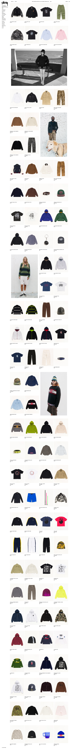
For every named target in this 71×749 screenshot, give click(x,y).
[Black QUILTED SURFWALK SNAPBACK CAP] (61, 240)
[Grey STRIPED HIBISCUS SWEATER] (17, 427)
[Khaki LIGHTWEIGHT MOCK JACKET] (17, 569)
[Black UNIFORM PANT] (32, 357)
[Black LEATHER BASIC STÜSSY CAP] (61, 310)
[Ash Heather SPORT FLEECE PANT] (32, 545)
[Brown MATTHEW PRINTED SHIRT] (46, 450)
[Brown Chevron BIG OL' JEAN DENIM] (46, 310)
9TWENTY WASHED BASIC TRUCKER (15, 390)
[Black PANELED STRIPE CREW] (17, 521)
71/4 (28, 699)
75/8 (34, 699)
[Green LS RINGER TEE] (17, 663)
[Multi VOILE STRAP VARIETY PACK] (46, 498)
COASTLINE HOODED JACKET (14, 249)
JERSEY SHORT (56, 720)
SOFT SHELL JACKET (42, 483)
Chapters (3, 22)
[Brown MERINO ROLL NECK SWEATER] (17, 121)
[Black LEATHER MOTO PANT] (32, 145)
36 (61, 110)
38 (48, 322)
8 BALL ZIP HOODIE (12, 625)
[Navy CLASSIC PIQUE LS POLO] (17, 192)
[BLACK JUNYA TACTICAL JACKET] (32, 98)
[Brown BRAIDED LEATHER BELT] (46, 192)
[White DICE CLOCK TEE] (32, 474)
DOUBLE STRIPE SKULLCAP (28, 649)
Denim (3, 16)
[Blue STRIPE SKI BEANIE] (61, 734)
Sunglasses (3, 18)
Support (3, 23)
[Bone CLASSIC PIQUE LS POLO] (46, 710)
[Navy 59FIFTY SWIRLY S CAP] (32, 687)
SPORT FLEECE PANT (13, 554)
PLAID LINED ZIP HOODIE (42, 273)
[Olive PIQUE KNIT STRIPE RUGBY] (32, 310)
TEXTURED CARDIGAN (42, 696)
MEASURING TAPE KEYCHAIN (43, 249)
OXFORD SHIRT (27, 178)
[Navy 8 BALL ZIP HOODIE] (17, 616)
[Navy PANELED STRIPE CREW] (32, 521)
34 (45, 322)
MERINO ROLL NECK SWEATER (14, 131)
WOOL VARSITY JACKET (13, 178)
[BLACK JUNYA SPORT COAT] (32, 12)
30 (42, 322)
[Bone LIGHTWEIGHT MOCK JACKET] (32, 569)
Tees (2, 8)
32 (58, 110)
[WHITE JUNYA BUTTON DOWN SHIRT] (17, 98)
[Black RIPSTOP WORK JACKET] (46, 616)
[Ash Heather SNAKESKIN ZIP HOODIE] (17, 687)
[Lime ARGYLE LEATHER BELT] (17, 450)
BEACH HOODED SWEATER (28, 437)
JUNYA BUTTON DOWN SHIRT (43, 44)
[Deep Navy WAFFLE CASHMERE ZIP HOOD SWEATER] (46, 663)
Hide (50, 1)
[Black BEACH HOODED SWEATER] (46, 427)
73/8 (30, 699)
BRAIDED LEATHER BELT (42, 202)
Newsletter (3, 25)
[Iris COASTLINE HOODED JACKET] (46, 216)
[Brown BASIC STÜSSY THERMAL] (61, 687)
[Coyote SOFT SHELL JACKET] (61, 474)
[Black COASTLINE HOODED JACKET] (17, 240)
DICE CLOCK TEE (12, 483)
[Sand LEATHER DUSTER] (46, 98)
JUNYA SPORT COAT (27, 21)
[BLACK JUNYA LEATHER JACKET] (17, 35)
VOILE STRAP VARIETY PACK (43, 507)
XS (39, 109)
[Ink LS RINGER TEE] (46, 639)
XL (15, 23)
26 (39, 322)
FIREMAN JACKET (41, 178)
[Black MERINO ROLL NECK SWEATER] (17, 145)
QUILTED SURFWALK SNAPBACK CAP (59, 249)
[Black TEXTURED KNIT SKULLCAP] (32, 734)
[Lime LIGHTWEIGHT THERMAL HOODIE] (61, 592)
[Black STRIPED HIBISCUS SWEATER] (32, 404)
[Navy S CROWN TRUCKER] (32, 663)
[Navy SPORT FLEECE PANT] (17, 545)
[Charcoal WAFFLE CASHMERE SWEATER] (17, 592)
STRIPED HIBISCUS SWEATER (28, 414)
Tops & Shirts (4, 14)
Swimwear (3, 13)
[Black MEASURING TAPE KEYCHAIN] (46, 240)
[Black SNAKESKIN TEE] (46, 569)
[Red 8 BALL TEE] (61, 521)
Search (67, 1)
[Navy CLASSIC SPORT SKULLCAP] (32, 450)
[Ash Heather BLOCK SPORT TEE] (61, 286)
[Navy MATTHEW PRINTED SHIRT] (32, 240)
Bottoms (3, 15)
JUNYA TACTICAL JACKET (28, 107)
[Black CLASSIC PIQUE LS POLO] (32, 710)
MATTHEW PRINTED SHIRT (28, 249)
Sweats (3, 17)
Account (3, 24)
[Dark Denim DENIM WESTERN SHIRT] (32, 381)
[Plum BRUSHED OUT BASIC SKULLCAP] (46, 592)
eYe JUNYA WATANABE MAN (5, 7)
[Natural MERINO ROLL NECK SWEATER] (32, 121)
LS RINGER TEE (41, 649)
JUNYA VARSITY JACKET (13, 21)
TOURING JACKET (56, 507)
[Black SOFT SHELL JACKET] (46, 474)
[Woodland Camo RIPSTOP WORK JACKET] (61, 616)
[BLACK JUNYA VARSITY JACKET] (17, 12)
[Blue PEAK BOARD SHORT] (32, 498)
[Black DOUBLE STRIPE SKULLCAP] (32, 639)
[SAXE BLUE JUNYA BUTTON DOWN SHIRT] (46, 35)
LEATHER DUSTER (41, 107)
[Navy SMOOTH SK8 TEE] (17, 357)
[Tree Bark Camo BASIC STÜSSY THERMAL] (17, 710)
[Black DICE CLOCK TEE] (17, 474)
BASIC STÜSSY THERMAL (57, 696)
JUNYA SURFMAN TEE (27, 44)
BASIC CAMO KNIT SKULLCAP (58, 554)
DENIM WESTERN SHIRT (28, 390)
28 (55, 110)
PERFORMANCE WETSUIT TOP (14, 507)
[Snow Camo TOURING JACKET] (61, 498)
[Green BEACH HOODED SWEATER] (32, 427)
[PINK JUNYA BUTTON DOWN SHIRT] (61, 35)
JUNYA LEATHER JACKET (13, 44)
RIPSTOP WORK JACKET (42, 625)
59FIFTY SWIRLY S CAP (28, 696)
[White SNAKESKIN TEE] (61, 569)
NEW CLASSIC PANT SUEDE (57, 178)
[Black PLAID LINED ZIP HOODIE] (46, 263)
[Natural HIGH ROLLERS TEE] (32, 216)
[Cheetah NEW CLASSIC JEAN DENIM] (61, 98)
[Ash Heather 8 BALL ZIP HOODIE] (32, 616)
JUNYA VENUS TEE (41, 21)
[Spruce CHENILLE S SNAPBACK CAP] (61, 192)
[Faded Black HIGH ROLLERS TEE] (17, 216)
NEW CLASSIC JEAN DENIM (57, 107)
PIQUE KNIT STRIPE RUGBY (13, 319)
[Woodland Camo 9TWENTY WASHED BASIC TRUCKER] (17, 381)
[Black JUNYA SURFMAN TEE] (32, 35)
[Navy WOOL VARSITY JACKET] (17, 169)
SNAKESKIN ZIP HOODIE (13, 696)
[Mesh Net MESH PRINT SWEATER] (17, 734)
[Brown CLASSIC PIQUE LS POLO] (32, 192)
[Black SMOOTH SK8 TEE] (61, 333)
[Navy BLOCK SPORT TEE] (46, 286)
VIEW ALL (12, 1)
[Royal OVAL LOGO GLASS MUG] (46, 734)
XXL (46, 23)
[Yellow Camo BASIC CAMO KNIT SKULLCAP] (61, 545)
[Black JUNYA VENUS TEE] (46, 12)
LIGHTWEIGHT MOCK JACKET (14, 578)
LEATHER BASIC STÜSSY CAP (58, 319)
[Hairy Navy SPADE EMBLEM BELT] (61, 357)
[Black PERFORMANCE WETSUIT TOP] (17, 498)
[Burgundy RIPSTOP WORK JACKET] (17, 639)
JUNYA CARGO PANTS (57, 21)
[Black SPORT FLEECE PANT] (46, 545)
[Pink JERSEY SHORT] (61, 710)
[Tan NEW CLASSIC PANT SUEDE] (61, 169)
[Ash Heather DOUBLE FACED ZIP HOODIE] (17, 333)
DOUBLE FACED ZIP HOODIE (14, 343)
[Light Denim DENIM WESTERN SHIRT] (17, 404)
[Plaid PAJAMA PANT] (32, 592)
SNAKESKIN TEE (41, 578)
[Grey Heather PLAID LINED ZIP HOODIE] (61, 263)
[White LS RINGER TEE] (61, 639)
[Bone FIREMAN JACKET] (46, 169)
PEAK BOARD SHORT (27, 507)
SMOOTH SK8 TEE (56, 343)
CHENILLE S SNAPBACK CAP (58, 202)
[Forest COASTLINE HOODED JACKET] (61, 216)
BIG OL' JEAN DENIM (42, 319)
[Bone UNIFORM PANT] (46, 357)
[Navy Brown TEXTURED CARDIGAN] (46, 687)
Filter (16, 1)
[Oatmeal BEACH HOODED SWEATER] (61, 427)
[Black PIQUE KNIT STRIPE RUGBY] (17, 310)
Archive (3, 21)
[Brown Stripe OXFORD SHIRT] (32, 169)
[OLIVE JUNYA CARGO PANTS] (61, 12)
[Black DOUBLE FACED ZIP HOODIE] (32, 333)
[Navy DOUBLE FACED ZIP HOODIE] (46, 333)
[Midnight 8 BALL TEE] (46, 521)
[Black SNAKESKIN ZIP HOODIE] (61, 663)
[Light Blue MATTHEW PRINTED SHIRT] (61, 450)
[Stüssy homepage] (4, 3)
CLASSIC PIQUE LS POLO (13, 202)
